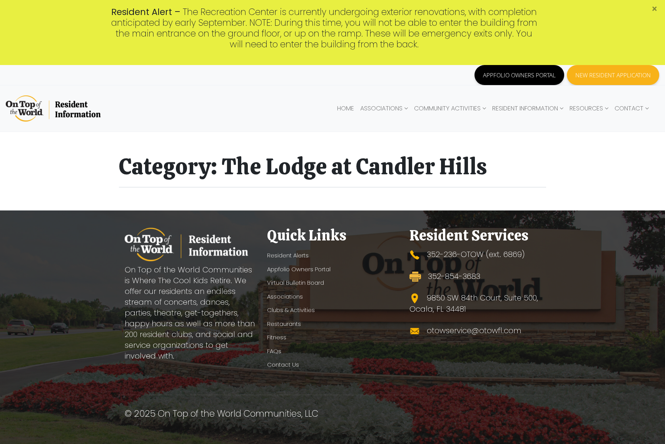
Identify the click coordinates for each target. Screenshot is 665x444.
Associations (285, 296)
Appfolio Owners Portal (299, 269)
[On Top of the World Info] (54, 108)
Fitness (276, 337)
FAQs (274, 351)
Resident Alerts (288, 255)
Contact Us (283, 365)
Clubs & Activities (291, 310)
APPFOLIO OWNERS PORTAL (519, 75)
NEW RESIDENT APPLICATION (613, 75)
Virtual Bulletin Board (295, 283)
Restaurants (284, 324)
